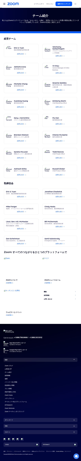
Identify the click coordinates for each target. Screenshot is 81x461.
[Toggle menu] (4, 4)
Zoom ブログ (9, 366)
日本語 (7, 444)
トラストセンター (18, 451)
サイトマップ (68, 451)
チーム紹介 (8, 372)
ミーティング (38, 4)
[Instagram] (22, 439)
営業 (6, 426)
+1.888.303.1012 (35, 337)
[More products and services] (75, 4)
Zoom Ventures (9, 408)
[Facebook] (18, 439)
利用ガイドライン (27, 451)
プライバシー (10, 451)
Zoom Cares (9, 395)
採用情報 (7, 375)
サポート (7, 432)
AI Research (8, 405)
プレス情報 (8, 388)
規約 (5, 451)
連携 (6, 379)
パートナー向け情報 (11, 382)
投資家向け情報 (9, 385)
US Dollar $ (46, 444)
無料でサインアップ (64, 4)
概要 (6, 360)
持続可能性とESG (10, 392)
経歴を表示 (20, 54)
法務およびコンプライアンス (38, 451)
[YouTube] (13, 439)
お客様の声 (8, 369)
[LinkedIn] (5, 439)
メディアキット (9, 398)
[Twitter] (9, 439)
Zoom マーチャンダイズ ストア (14, 411)
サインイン (49, 4)
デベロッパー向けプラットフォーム (16, 402)
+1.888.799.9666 (21, 337)
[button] (76, 456)
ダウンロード (9, 420)
